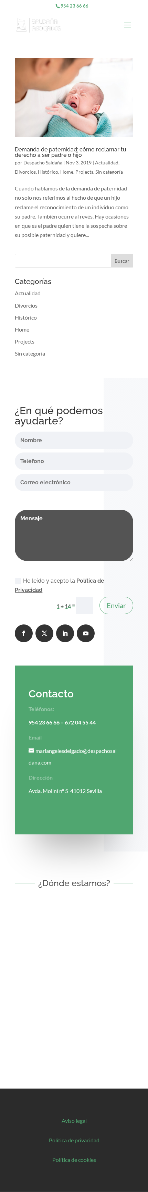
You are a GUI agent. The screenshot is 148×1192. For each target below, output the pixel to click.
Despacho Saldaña (42, 162)
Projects (84, 172)
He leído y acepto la (59, 585)
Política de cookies (74, 1159)
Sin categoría (109, 172)
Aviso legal (74, 1120)
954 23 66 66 (74, 6)
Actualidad (106, 162)
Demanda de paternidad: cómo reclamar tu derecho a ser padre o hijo (70, 152)
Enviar (116, 605)
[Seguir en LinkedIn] (65, 633)
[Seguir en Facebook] (24, 633)
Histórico (48, 172)
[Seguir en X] (44, 633)
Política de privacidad (74, 1140)
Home (66, 172)
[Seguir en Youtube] (86, 633)
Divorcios (25, 172)
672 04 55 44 (80, 722)
